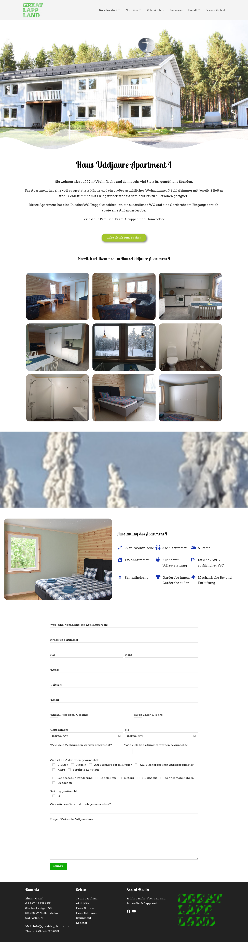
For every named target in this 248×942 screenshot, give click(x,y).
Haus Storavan (86, 908)
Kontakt (81, 922)
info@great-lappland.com (51, 926)
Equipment (83, 918)
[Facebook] (129, 912)
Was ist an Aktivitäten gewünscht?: (122, 764)
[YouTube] (134, 912)
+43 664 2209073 (47, 931)
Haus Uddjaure (86, 913)
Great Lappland (87, 898)
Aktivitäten (83, 903)
